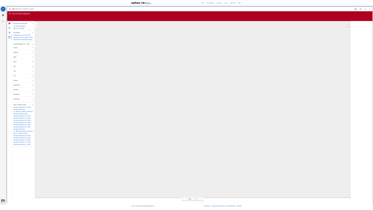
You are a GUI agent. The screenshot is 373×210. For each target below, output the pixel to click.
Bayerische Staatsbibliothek (144, 206)
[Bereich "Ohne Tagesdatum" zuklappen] (33, 105)
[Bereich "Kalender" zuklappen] (33, 33)
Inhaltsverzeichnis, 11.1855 (22, 142)
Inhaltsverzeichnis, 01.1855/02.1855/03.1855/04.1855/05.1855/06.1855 (23, 112)
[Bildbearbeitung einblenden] (347, 24)
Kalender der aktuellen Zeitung (22, 39)
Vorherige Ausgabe (19, 26)
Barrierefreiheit (230, 206)
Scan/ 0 (192, 199)
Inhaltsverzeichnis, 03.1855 (22, 118)
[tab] (9, 23)
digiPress (233, 3)
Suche (226, 3)
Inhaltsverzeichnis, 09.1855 (22, 138)
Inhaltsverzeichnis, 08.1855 (22, 135)
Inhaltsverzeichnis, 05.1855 (22, 122)
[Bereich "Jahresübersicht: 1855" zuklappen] (33, 44)
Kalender (219, 3)
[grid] (361, 112)
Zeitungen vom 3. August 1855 (22, 37)
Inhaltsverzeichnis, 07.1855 (22, 127)
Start (202, 3)
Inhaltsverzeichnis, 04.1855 (22, 120)
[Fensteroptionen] (369, 9)
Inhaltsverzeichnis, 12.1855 (22, 144)
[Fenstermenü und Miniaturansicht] (355, 9)
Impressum (207, 206)
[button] (189, 18)
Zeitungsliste (210, 3)
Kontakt (239, 206)
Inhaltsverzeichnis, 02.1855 (22, 116)
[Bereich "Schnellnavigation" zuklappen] (33, 24)
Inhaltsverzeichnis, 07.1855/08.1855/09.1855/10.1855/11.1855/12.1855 (23, 131)
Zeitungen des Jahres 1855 (21, 35)
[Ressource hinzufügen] (3, 9)
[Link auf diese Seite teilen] (360, 9)
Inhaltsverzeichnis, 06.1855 (22, 124)
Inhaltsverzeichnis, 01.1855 (22, 107)
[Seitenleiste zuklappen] (36, 25)
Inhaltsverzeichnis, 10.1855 (22, 140)
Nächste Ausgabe (18, 28)
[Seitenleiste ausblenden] (10, 9)
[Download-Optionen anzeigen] (365, 9)
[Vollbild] (3, 21)
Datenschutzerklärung (218, 206)
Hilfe (239, 3)
